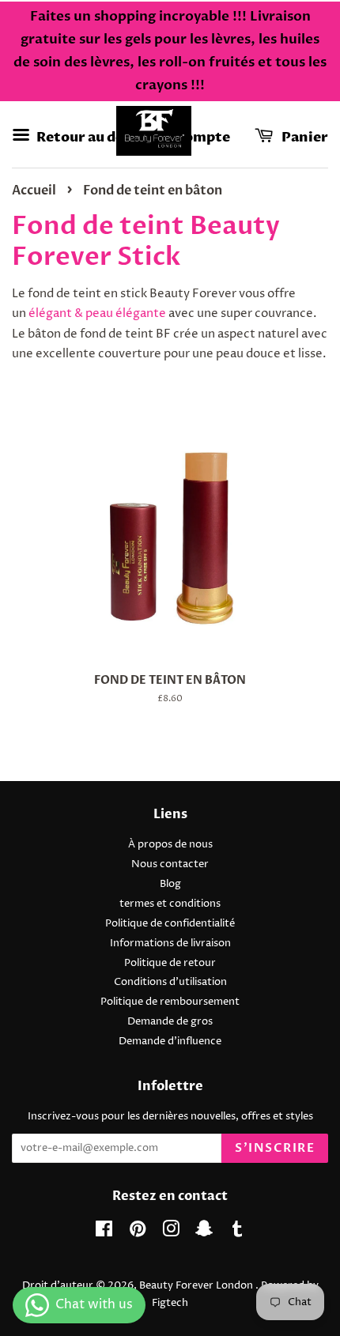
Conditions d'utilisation (170, 982)
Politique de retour (170, 963)
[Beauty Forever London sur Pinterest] (137, 1233)
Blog (170, 884)
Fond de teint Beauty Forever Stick (146, 241)
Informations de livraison (170, 943)
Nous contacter (170, 864)
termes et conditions (170, 904)
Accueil (34, 190)
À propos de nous (170, 844)
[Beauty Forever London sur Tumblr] (237, 1233)
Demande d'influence (170, 1041)
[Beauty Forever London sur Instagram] (170, 1233)
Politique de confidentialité (170, 923)
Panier (303, 136)
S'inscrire (275, 1148)
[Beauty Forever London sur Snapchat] (204, 1233)
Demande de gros (170, 1021)
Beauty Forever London (197, 1286)
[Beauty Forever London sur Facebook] (104, 1233)
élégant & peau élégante (97, 313)
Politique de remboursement (170, 1002)
